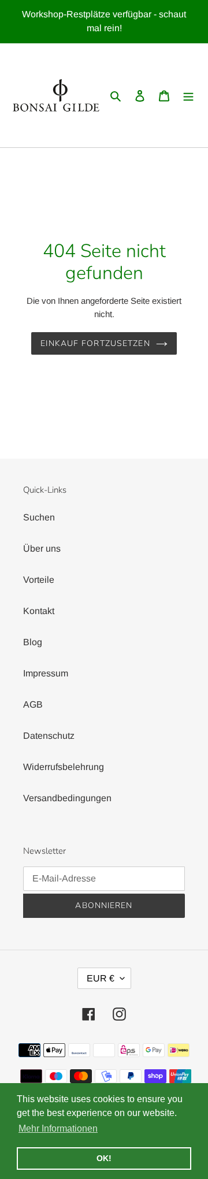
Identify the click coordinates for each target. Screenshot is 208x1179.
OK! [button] (104, 1158)
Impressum (45, 673)
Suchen (39, 517)
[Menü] (188, 95)
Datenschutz (49, 736)
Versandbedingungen (67, 798)
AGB (33, 704)
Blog (32, 642)
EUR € (100, 978)
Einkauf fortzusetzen (95, 343)
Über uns (42, 548)
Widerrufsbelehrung (63, 767)
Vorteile (38, 580)
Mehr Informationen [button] (58, 1128)
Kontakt (38, 611)
